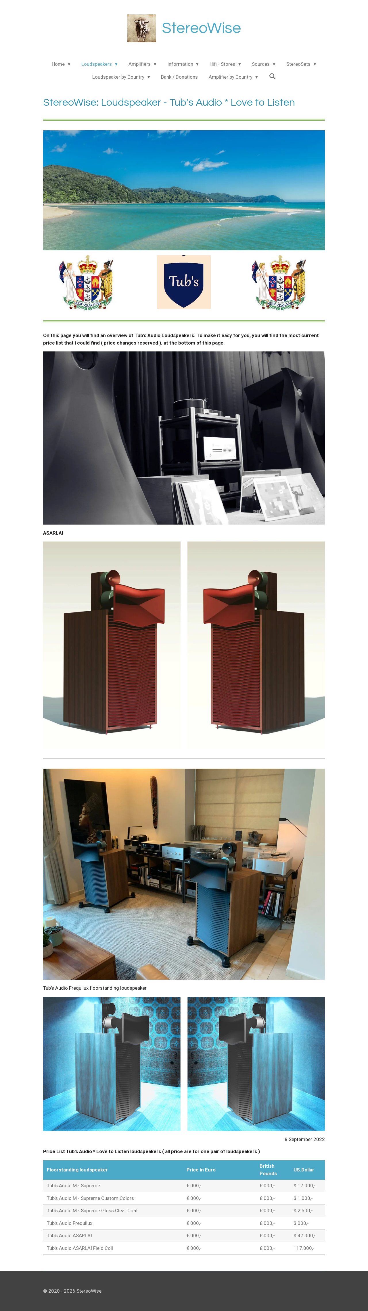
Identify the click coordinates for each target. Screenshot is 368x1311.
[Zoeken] (272, 76)
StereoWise (201, 28)
